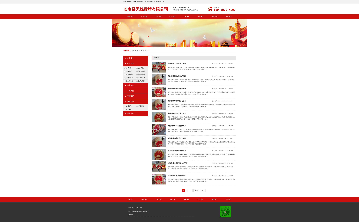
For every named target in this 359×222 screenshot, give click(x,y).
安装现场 (201, 16)
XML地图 (130, 215)
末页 (203, 190)
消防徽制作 (141, 71)
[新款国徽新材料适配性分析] (159, 97)
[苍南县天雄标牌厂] (146, 11)
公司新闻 (128, 106)
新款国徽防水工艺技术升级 (177, 64)
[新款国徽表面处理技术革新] (159, 84)
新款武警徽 (141, 74)
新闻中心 (215, 16)
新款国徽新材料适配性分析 (177, 88)
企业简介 (144, 16)
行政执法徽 (129, 81)
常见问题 (128, 109)
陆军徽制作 (141, 81)
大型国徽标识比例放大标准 (177, 126)
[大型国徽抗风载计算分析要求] (159, 171)
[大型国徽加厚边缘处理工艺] (159, 184)
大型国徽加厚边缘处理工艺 (177, 176)
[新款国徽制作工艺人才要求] (159, 122)
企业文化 (172, 16)
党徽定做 (128, 71)
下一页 (196, 190)
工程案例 (187, 16)
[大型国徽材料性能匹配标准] (159, 159)
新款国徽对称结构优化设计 (177, 101)
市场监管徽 (141, 78)
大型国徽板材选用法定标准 (177, 138)
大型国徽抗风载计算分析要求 (177, 163)
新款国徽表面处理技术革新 (177, 76)
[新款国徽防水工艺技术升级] (159, 72)
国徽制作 (128, 68)
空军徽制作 (129, 74)
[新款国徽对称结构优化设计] (159, 109)
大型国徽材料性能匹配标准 (177, 151)
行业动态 (141, 106)
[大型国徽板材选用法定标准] (159, 147)
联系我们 (229, 16)
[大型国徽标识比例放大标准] (159, 134)
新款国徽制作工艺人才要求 (177, 113)
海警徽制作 (129, 78)
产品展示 (158, 16)
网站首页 (130, 16)
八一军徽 (141, 68)
